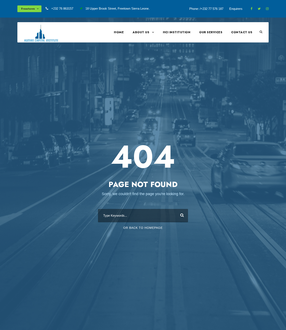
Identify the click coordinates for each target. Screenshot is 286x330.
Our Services (210, 32)
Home (119, 32)
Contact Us (241, 32)
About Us (141, 32)
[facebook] (252, 8)
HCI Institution (177, 32)
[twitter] (259, 8)
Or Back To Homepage (143, 227)
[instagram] (267, 8)
